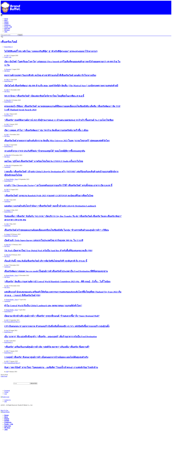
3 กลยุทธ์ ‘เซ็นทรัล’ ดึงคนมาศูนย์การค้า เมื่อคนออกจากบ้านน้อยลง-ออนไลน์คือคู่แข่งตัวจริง (46, 357)
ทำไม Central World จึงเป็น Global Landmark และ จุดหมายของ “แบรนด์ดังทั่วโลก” (43, 305)
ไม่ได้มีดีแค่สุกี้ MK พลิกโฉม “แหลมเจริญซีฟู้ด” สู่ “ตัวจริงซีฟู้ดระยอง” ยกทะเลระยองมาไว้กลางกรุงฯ (50, 51)
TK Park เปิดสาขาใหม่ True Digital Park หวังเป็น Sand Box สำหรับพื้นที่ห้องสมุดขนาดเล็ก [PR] (48, 250)
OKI (7, 55)
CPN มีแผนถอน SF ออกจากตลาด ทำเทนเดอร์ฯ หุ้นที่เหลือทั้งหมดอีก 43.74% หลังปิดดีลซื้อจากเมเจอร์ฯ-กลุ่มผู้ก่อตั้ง (56, 326)
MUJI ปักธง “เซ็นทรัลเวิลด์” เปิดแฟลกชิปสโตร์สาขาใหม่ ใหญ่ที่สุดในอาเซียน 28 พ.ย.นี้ (44, 96)
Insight (6, 23)
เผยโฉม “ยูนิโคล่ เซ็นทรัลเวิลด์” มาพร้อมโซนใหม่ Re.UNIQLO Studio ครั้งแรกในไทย (43, 161)
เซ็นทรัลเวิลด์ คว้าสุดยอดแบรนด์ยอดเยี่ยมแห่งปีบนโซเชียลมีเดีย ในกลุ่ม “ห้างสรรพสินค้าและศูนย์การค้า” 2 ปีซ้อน (56, 230)
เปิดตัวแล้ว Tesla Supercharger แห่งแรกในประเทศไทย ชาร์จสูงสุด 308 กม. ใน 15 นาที (43, 240)
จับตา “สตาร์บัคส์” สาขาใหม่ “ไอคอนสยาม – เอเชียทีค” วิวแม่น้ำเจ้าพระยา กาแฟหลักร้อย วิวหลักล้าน (51, 367)
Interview (7, 28)
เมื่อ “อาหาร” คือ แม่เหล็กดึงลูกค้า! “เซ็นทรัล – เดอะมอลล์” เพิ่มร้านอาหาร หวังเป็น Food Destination (50, 336)
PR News (7, 30)
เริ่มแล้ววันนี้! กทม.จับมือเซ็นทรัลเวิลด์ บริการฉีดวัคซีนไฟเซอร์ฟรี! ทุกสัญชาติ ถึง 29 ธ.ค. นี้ (45, 261)
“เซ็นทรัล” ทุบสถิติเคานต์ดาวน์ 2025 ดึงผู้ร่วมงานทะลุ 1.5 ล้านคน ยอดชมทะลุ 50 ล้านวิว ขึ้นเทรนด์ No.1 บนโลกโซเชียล (59, 120)
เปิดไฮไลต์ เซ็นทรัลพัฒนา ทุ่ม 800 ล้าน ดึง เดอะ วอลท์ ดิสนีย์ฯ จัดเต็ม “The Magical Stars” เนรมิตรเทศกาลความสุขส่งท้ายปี (61, 85)
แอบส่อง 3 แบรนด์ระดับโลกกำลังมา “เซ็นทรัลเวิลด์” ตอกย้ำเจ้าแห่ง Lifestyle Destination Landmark (50, 206)
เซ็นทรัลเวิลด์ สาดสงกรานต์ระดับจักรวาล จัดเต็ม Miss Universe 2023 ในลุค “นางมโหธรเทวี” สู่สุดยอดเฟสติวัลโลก (57, 140)
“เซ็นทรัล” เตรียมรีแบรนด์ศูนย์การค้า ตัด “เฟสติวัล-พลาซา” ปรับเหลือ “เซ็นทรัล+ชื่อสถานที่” (47, 347)
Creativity (7, 25)
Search (20, 35)
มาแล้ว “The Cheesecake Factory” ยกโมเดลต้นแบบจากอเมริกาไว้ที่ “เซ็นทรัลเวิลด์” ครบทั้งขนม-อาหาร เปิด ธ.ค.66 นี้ (58, 185)
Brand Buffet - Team (12, 179)
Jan (7, 265)
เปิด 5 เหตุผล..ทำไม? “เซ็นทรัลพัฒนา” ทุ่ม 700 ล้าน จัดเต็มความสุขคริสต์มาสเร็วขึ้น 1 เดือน (46, 130)
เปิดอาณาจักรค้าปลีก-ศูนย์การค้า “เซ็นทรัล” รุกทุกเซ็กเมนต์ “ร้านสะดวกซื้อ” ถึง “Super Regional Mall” (52, 316)
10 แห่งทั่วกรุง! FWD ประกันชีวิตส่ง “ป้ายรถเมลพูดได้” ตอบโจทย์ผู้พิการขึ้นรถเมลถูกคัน (44, 151)
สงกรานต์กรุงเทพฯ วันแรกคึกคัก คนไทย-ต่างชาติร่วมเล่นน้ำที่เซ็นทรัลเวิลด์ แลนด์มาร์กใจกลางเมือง (50, 75)
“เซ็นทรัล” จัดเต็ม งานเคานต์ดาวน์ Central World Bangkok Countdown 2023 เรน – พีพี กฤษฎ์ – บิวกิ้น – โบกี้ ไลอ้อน (57, 281)
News (6, 20)
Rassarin (8, 69)
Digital (6, 22)
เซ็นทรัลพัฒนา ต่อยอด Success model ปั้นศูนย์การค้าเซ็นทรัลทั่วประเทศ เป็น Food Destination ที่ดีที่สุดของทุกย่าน (56, 271)
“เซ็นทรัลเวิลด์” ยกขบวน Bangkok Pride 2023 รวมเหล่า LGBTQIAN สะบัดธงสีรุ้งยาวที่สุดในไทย (48, 195)
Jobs (5, 31)
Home (6, 18)
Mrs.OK (8, 100)
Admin (8, 210)
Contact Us (7, 400)
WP (7, 320)
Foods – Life (8, 27)
